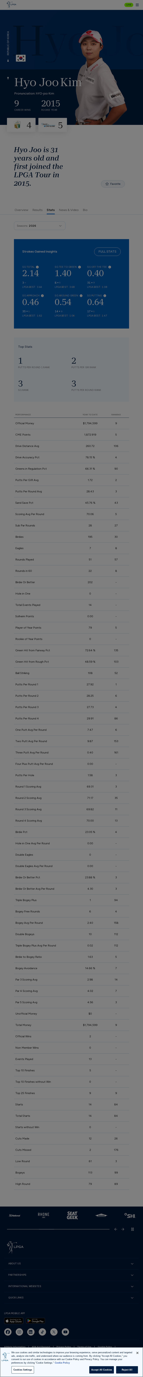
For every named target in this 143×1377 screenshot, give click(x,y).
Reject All (127, 1369)
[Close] (137, 1353)
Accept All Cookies (101, 1369)
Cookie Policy (62, 1362)
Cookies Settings (22, 1369)
